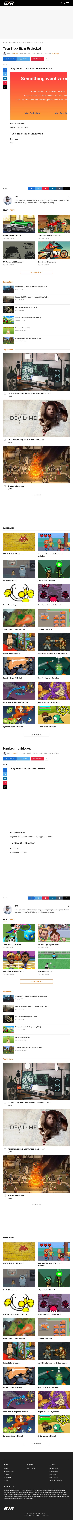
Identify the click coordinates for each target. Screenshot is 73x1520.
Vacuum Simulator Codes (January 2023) (28, 318)
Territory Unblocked (45, 629)
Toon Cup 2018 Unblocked (12, 945)
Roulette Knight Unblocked (12, 678)
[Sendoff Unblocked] (19, 569)
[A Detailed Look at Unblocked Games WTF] (8, 340)
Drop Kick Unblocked (45, 971)
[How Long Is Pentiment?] (36, 464)
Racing (15, 53)
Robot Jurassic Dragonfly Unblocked (15, 702)
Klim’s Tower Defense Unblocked (49, 605)
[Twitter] (5, 74)
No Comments (38, 53)
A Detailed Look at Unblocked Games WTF (28, 338)
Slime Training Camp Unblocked (14, 629)
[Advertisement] (36, 22)
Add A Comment (36, 272)
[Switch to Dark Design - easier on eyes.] (61, 3)
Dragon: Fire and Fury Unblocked (49, 702)
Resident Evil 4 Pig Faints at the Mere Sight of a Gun (31, 297)
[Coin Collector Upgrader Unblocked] (19, 593)
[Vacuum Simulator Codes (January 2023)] (8, 320)
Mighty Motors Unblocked (12, 235)
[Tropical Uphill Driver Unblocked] (54, 224)
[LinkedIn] (5, 78)
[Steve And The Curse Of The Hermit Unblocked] (54, 542)
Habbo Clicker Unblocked (11, 653)
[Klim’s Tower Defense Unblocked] (54, 593)
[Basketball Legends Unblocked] (19, 960)
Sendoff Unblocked (9, 580)
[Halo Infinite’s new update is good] (8, 309)
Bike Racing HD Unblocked (47, 262)
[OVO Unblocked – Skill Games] (19, 542)
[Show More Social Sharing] (46, 59)
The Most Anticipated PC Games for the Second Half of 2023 (29, 393)
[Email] (5, 87)
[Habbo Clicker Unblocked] (19, 642)
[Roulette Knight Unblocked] (19, 666)
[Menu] (67, 3)
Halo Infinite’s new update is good (26, 307)
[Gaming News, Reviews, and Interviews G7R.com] (9, 3)
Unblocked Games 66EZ (22, 328)
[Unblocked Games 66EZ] (8, 330)
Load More (36, 734)
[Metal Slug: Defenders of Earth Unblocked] (54, 642)
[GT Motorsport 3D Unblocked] (19, 250)
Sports (15, 753)
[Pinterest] (5, 83)
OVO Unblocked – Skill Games (13, 554)
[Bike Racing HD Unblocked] (54, 250)
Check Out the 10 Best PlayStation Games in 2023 (31, 287)
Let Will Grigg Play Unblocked (48, 945)
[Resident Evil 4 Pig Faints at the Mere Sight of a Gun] (8, 299)
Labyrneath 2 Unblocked (46, 580)
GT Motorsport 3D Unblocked (13, 262)
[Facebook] (5, 70)
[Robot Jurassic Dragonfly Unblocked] (19, 691)
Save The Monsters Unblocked (48, 678)
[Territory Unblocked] (54, 618)
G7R (10, 53)
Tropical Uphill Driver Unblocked (49, 235)
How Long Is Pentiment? (16, 486)
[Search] (64, 3)
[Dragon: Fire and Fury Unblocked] (54, 691)
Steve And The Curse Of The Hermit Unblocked (50, 555)
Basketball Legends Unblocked (13, 971)
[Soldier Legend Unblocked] (54, 715)
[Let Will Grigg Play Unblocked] (54, 933)
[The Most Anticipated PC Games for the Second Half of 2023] (36, 372)
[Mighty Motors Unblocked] (19, 224)
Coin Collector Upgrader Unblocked (15, 605)
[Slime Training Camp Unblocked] (19, 618)
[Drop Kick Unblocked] (54, 960)
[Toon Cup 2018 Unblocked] (19, 933)
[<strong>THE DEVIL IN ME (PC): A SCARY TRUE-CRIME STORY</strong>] (36, 418)
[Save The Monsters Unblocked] (54, 666)
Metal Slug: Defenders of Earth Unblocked (52, 653)
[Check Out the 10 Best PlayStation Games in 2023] (8, 289)
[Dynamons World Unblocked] (19, 715)
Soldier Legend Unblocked (47, 727)
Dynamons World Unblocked (13, 727)
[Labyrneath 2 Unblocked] (54, 569)
